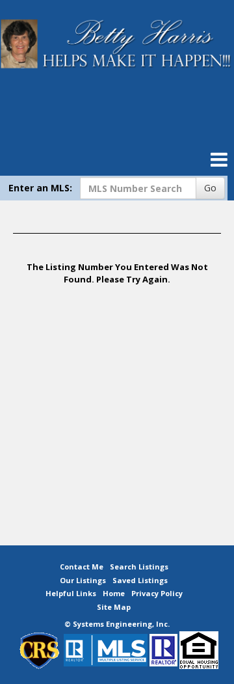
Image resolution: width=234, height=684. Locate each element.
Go (210, 188)
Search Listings (139, 566)
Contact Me (81, 566)
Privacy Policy (157, 593)
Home (114, 593)
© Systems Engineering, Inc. (117, 624)
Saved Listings (140, 580)
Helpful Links (71, 593)
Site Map (114, 607)
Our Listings (83, 580)
